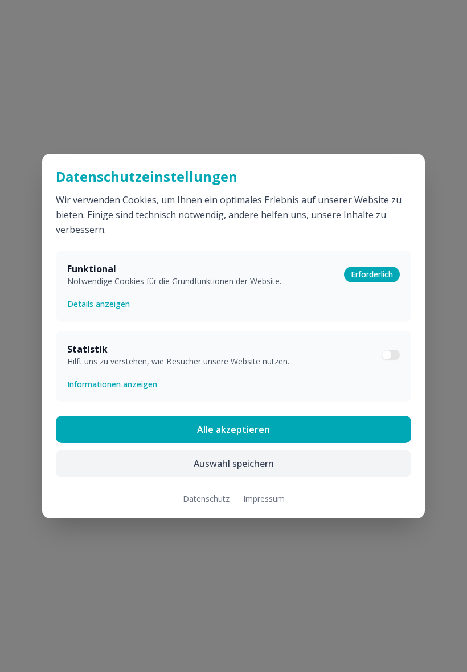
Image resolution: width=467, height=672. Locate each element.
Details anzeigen (98, 303)
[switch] (391, 355)
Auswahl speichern (234, 463)
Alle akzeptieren (233, 429)
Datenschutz (206, 498)
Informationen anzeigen (112, 384)
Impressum (264, 498)
